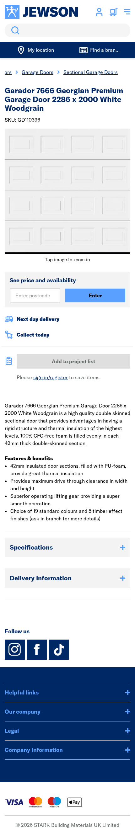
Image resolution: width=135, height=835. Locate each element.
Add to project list (73, 361)
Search (14, 30)
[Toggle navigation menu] (127, 12)
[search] (67, 30)
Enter (95, 295)
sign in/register (50, 377)
